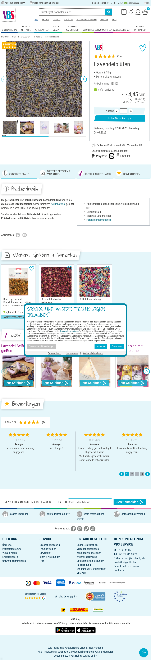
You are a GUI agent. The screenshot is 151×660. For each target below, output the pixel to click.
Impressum (72, 353)
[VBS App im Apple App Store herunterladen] (86, 629)
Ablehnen (100, 346)
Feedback (119, 570)
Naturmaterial (58, 203)
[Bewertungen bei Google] (35, 596)
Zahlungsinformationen (89, 552)
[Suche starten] (108, 12)
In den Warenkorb (117, 118)
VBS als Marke (9, 552)
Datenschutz (54, 353)
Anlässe (68, 19)
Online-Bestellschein (87, 544)
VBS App (81, 572)
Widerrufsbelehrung (87, 556)
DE (148, 3)
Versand (141, 102)
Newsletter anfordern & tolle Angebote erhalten (36, 502)
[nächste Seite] (147, 473)
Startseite (5, 36)
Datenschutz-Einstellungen (90, 560)
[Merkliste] (130, 11)
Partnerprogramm (11, 548)
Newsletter (45, 552)
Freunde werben (48, 548)
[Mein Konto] (138, 11)
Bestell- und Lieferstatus (126, 566)
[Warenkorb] (145, 11)
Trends (56, 19)
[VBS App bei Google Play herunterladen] (65, 629)
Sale (114, 19)
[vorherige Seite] (121, 473)
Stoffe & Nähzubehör (21, 36)
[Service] (123, 11)
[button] (4, 79)
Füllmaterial (37, 36)
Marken (104, 19)
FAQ (42, 560)
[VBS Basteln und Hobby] (8, 14)
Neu (36, 19)
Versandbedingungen (88, 548)
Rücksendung (84, 564)
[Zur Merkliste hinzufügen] (142, 48)
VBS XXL (45, 19)
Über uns (7, 544)
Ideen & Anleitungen (87, 19)
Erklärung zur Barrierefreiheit (91, 568)
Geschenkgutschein (50, 544)
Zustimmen (117, 346)
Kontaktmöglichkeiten (125, 562)
